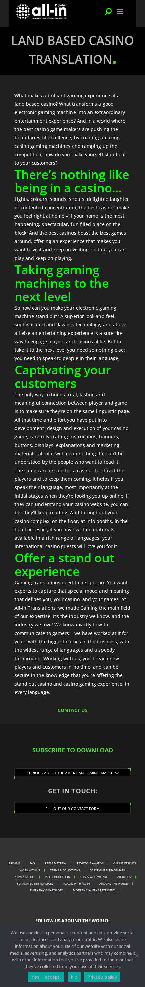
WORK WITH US (30, 870)
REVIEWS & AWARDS (90, 863)
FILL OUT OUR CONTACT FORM (72, 808)
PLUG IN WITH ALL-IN (76, 883)
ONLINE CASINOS (124, 863)
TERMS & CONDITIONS (65, 870)
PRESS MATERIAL (56, 863)
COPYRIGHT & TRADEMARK (107, 870)
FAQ (32, 863)
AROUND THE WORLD (113, 883)
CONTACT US (73, 710)
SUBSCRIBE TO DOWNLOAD (72, 750)
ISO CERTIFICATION (57, 877)
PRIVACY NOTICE (24, 877)
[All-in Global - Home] (41, 11)
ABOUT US (124, 877)
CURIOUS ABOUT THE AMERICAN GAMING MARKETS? (73, 772)
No (74, 977)
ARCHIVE (14, 863)
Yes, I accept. (46, 977)
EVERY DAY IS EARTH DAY (46, 890)
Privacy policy (102, 977)
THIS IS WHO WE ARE (94, 877)
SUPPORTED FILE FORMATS (35, 883)
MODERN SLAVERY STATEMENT (94, 890)
